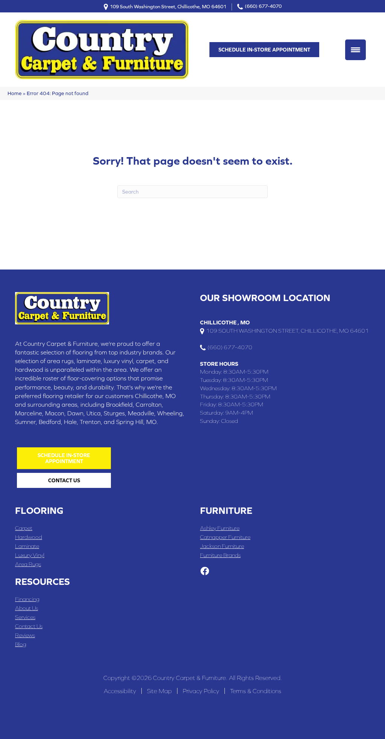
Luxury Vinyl (29, 555)
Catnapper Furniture (225, 537)
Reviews (25, 635)
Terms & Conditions (255, 691)
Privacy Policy (201, 691)
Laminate (27, 546)
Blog (20, 644)
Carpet (23, 528)
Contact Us (28, 626)
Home (15, 93)
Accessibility (120, 691)
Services (25, 617)
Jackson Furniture (222, 546)
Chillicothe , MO (225, 322)
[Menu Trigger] (355, 49)
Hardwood (28, 537)
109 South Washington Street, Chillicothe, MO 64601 (168, 6)
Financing (27, 599)
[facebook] (204, 572)
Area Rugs (28, 564)
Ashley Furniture (219, 528)
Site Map (159, 691)
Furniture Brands (220, 555)
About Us (26, 608)
